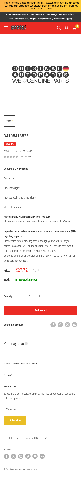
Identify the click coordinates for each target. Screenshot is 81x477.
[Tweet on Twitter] (67, 324)
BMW (6, 151)
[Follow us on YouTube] (35, 456)
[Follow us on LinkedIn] (42, 456)
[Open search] (59, 28)
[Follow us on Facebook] (6, 456)
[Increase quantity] (40, 296)
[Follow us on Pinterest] (28, 456)
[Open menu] (6, 27)
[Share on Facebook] (53, 324)
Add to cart (40, 310)
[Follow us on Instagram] (20, 456)
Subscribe (15, 420)
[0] (74, 28)
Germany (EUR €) (32, 438)
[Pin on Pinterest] (60, 324)
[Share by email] (74, 324)
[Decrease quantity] (20, 296)
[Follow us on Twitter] (13, 456)
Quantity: (8, 296)
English (9, 438)
